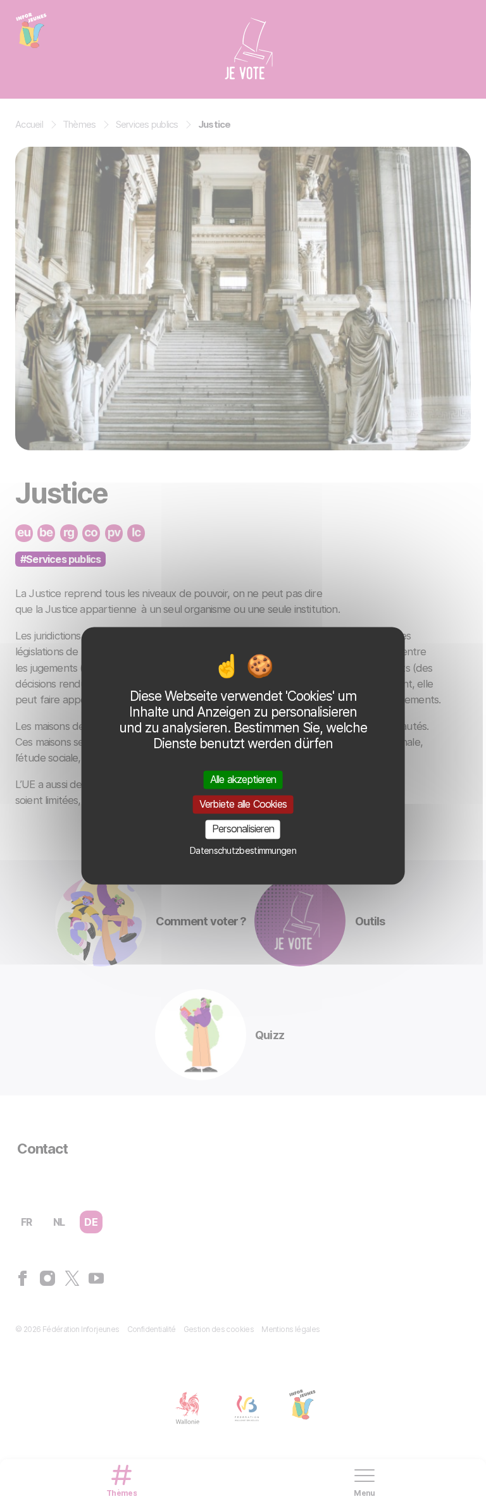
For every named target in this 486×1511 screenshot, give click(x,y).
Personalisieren (243, 829)
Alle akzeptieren (243, 779)
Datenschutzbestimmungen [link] (243, 850)
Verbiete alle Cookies (243, 804)
